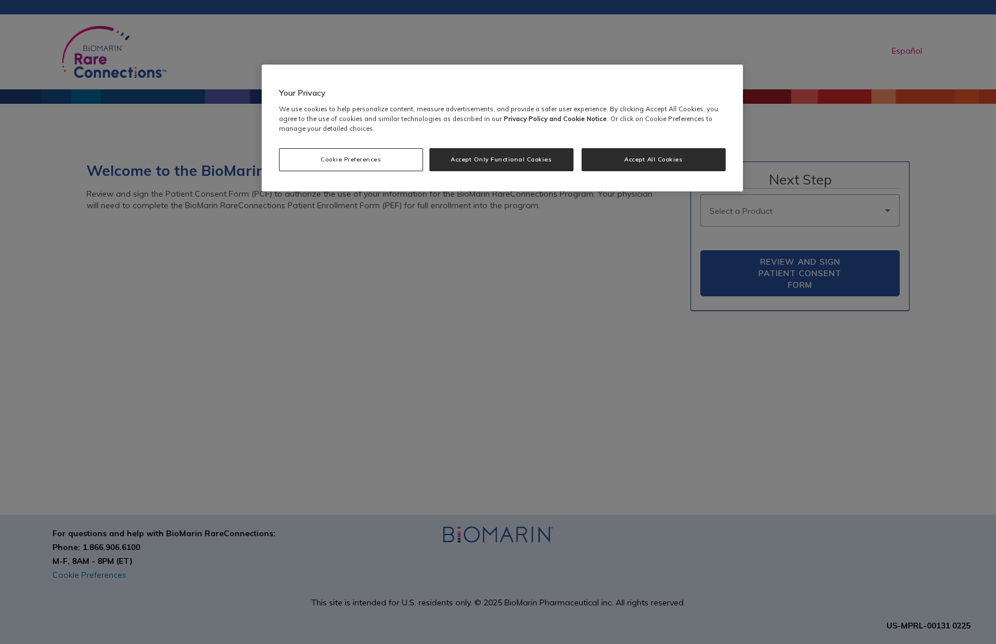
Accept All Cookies (653, 159)
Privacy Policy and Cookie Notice (555, 119)
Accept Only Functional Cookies (501, 159)
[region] (502, 128)
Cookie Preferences (350, 159)
